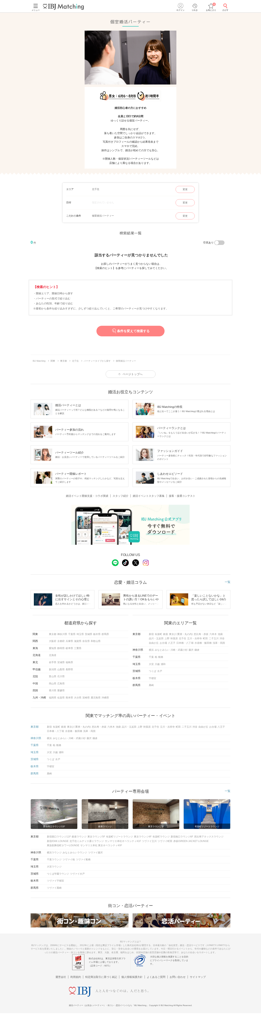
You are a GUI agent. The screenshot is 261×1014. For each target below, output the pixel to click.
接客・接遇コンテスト (182, 496)
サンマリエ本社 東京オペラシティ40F (101, 845)
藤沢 (191, 649)
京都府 (61, 641)
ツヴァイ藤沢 (95, 852)
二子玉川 (214, 638)
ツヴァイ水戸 (77, 873)
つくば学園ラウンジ (58, 873)
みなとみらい (162, 649)
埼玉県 (80, 634)
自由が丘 (154, 643)
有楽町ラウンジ (161, 836)
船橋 (160, 657)
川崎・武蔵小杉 (179, 649)
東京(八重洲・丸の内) (181, 634)
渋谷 (222, 638)
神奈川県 (62, 634)
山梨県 (61, 669)
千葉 (151, 657)
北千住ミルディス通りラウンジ (87, 841)
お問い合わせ (178, 977)
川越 (157, 664)
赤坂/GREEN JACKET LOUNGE (191, 841)
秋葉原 (174, 638)
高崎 (151, 685)
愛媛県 (61, 690)
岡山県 (52, 683)
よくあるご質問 (156, 977)
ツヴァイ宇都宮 (55, 880)
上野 (167, 638)
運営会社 (60, 977)
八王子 (171, 643)
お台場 (163, 643)
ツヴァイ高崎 (54, 887)
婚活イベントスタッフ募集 (149, 496)
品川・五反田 (156, 638)
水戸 (159, 671)
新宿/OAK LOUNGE (58, 841)
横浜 (151, 649)
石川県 (61, 676)
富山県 (52, 676)
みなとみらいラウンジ (75, 852)
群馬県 (105, 634)
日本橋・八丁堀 (185, 643)
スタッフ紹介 (120, 496)
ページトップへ (133, 374)
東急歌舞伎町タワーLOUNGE (63, 845)
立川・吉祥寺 (194, 638)
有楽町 (158, 634)
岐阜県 (69, 648)
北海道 (52, 655)
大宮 (151, 664)
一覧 (227, 581)
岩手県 (52, 662)
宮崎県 (86, 697)
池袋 (220, 634)
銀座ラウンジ (79, 836)
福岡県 (52, 697)
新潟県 (52, 669)
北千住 (182, 638)
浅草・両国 (219, 643)
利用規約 (75, 977)
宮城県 (61, 662)
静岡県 (61, 648)
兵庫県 (69, 641)
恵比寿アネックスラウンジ (208, 836)
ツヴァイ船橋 (83, 859)
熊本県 (69, 697)
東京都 (52, 634)
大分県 (77, 697)
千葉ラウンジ (54, 859)
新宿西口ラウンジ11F (59, 836)
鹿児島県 (96, 697)
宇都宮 (152, 678)
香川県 (52, 690)
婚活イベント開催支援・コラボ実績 (87, 496)
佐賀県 (61, 697)
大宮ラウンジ (54, 866)
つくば (152, 671)
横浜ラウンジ (54, 852)
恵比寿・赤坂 (201, 634)
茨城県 (88, 634)
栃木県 (97, 634)
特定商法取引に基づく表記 (101, 977)
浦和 (163, 664)
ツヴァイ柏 (69, 859)
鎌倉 (197, 649)
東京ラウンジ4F (143, 836)
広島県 (61, 683)
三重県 (77, 648)
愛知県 (52, 648)
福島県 (69, 662)
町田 (205, 638)
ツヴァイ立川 (149, 841)
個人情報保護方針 (132, 977)
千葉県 (71, 634)
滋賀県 (77, 641)
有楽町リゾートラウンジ (119, 836)
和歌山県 (96, 641)
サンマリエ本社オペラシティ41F (123, 841)
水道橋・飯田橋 (203, 643)
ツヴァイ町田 (165, 841)
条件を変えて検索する (133, 331)
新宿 (151, 634)
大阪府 (52, 641)
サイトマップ (198, 977)
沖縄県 (105, 697)
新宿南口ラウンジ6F (182, 836)
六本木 (213, 634)
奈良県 (86, 641)
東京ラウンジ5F (96, 836)
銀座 (165, 634)
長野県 (69, 669)
